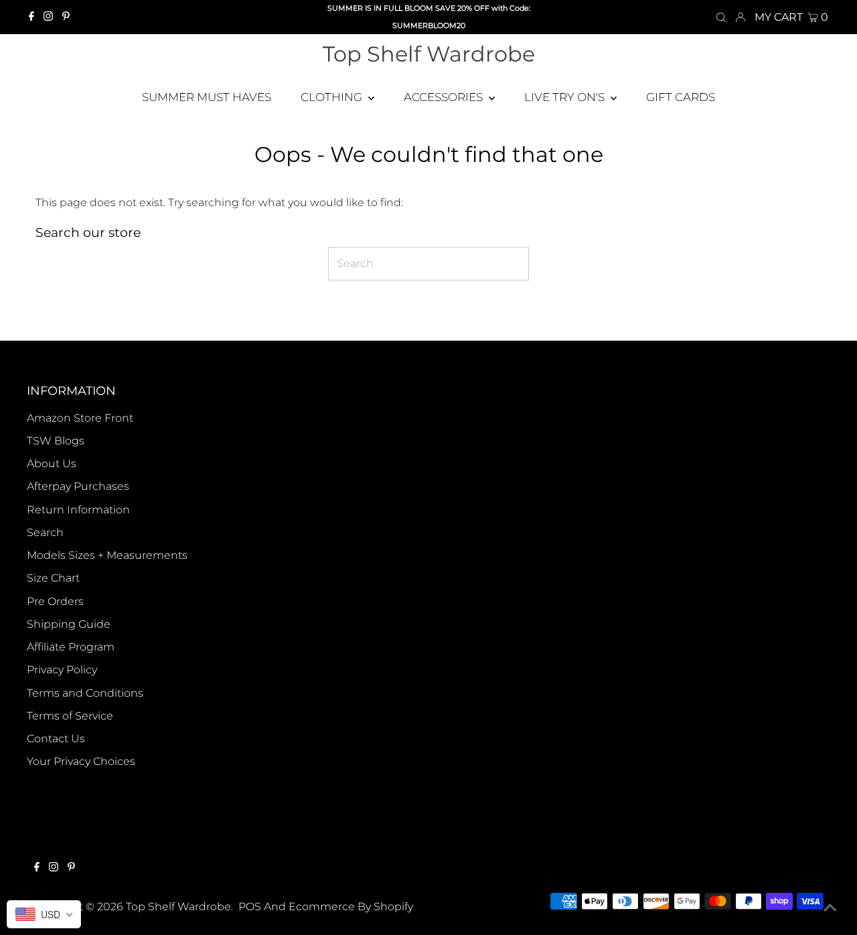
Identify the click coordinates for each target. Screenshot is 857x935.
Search (45, 532)
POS (249, 906)
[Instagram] (48, 17)
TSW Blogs (55, 440)
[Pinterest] (66, 17)
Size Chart (53, 578)
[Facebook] (31, 17)
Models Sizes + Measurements (107, 555)
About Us (51, 463)
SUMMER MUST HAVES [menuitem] (206, 97)
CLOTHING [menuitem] (333, 97)
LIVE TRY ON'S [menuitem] (565, 97)
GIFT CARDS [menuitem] (680, 97)
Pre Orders (55, 601)
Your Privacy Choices (81, 761)
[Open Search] (721, 17)
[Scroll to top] (830, 908)
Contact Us (56, 738)
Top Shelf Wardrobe (429, 54)
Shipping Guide (68, 624)
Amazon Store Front (80, 418)
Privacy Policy (62, 669)
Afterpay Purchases (78, 486)
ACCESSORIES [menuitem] (444, 97)
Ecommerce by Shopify (351, 906)
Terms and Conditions (85, 693)
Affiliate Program (70, 647)
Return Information (78, 509)
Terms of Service (70, 715)
